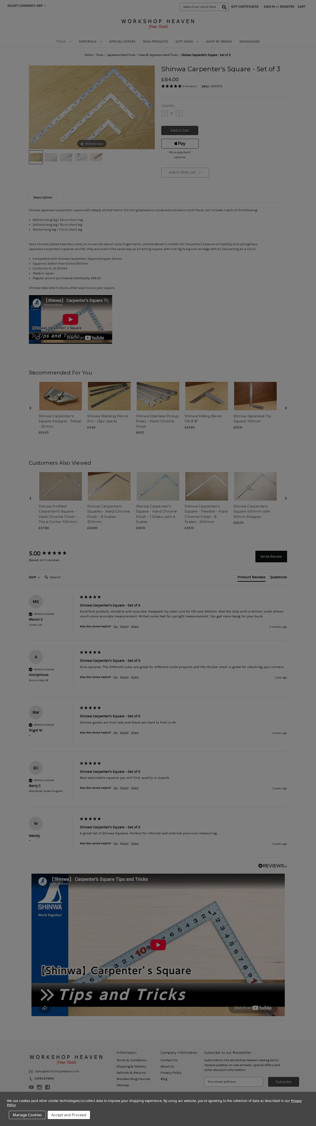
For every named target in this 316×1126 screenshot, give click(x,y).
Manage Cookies (27, 1114)
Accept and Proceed (68, 1114)
